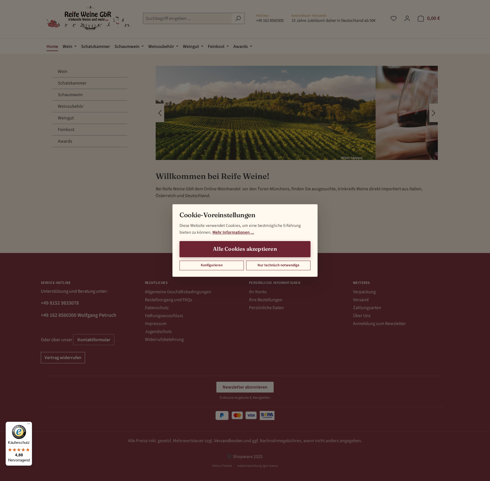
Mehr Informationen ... (233, 232)
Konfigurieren (212, 265)
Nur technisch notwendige (278, 265)
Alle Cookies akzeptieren (245, 249)
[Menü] (28, 425)
